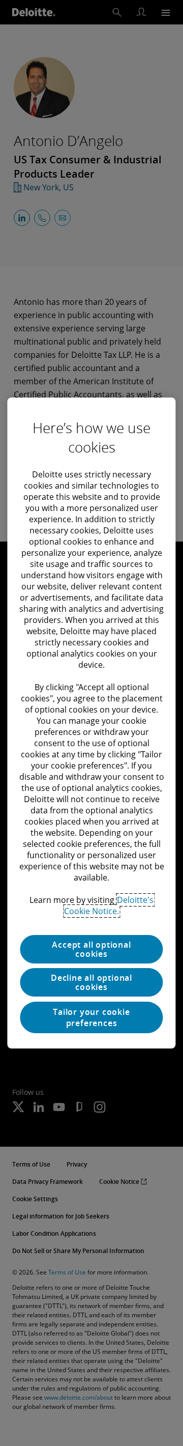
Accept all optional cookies (91, 949)
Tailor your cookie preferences (91, 1017)
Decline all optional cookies (91, 982)
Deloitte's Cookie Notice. (109, 905)
